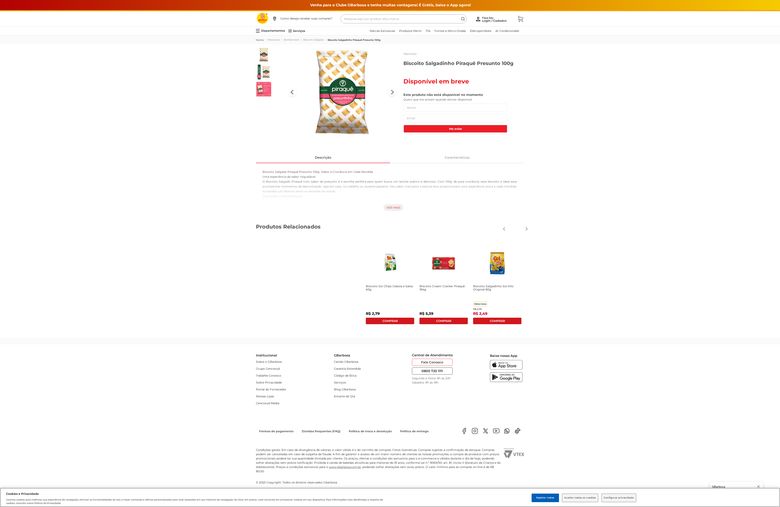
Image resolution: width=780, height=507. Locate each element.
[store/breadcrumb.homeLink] (260, 40)
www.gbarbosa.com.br (345, 467)
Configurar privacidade (619, 497)
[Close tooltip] (758, 486)
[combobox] (404, 18)
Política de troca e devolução (370, 431)
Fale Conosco (432, 362)
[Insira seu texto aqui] (507, 431)
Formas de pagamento (276, 431)
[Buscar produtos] (462, 19)
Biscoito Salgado (313, 39)
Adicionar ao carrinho (283, 321)
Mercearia (274, 39)
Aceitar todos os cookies (580, 497)
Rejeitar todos (545, 497)
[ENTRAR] (495, 19)
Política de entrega (414, 431)
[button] (302, 18)
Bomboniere (291, 39)
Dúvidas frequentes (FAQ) (321, 431)
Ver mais (393, 207)
